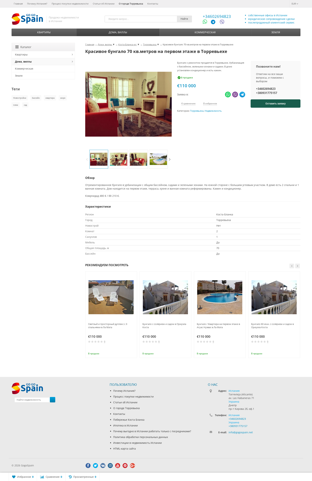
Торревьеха (196, 110)
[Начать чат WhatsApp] (206, 22)
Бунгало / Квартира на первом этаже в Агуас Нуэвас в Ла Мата (218, 325)
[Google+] (132, 466)
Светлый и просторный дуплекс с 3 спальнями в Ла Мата (107, 325)
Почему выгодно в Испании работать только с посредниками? (152, 431)
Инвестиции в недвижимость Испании (137, 443)
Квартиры (44, 32)
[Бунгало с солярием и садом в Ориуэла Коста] (165, 297)
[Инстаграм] (110, 466)
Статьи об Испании (103, 3)
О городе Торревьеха (131, 3)
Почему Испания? (37, 3)
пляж (15, 105)
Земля (275, 32)
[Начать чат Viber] (222, 22)
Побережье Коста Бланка (128, 419)
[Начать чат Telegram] (214, 22)
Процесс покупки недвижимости (70, 3)
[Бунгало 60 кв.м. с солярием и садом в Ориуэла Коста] (274, 297)
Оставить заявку (275, 103)
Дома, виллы (118, 32)
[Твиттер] (95, 466)
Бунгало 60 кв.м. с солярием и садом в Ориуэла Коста (272, 325)
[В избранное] (133, 349)
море (62, 97)
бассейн (36, 97)
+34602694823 (217, 16)
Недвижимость (213, 110)
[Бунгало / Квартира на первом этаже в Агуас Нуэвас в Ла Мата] (220, 297)
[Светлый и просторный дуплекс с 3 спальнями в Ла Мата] (111, 297)
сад (25, 105)
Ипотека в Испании (125, 425)
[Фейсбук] (88, 466)
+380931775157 (266, 93)
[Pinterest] (125, 466)
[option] (99, 159)
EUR (294, 3)
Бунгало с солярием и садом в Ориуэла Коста (164, 325)
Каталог (25, 47)
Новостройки (19, 97)
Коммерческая (205, 32)
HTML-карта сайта (124, 448)
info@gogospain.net (241, 432)
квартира (50, 97)
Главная (18, 3)
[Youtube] (118, 466)
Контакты (152, 3)
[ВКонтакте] (103, 466)
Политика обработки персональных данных (140, 437)
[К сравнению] (127, 349)
